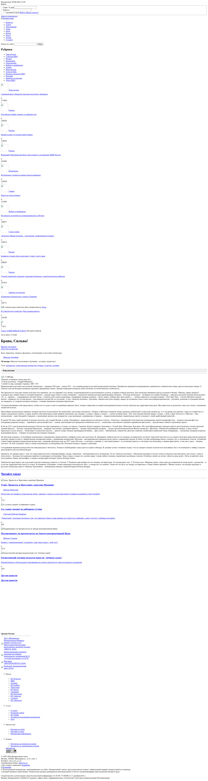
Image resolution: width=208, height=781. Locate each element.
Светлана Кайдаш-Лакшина (14, 514)
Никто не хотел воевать (10, 195)
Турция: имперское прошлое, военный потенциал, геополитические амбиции (33, 276)
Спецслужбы (11, 72)
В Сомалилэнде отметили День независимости (20, 311)
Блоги (8, 35)
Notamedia (26, 765)
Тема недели (11, 54)
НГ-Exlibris (15, 685)
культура (48, 365)
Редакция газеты (17, 713)
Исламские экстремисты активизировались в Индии (22, 216)
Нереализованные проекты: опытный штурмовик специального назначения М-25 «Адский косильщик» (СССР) (17, 655)
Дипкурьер (15, 687)
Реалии (9, 59)
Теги (12, 719)
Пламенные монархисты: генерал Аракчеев (19, 297)
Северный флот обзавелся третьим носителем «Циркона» (24, 94)
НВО (13, 681)
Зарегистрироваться (9, 16)
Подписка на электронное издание (25, 746)
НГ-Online (15, 715)
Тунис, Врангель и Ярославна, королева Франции (27, 485)
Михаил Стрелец (10, 538)
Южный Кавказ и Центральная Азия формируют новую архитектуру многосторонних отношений (41, 562)
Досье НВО (10, 80)
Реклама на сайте (18, 729)
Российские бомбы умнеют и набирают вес (19, 114)
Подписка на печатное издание (23, 744)
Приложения (11, 27)
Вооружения (11, 70)
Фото (8, 31)
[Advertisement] (15, 608)
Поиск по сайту (7, 44)
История (9, 76)
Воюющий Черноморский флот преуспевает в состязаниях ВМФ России (31, 155)
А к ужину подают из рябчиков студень (21, 509)
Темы (8, 29)
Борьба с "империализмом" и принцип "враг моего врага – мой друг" (29, 542)
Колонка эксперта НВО (15, 74)
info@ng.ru (23, 763)
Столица (14, 698)
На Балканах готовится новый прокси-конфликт (21, 175)
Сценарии (15, 692)
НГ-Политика (16, 694)
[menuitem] (106, 22)
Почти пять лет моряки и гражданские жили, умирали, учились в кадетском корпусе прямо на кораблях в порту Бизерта (50, 494)
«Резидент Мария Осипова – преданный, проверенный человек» (27, 236)
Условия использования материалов (25, 717)
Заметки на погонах (14, 78)
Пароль (6, 10)
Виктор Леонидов (10, 490)
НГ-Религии (16, 679)
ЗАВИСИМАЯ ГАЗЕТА (16, 331)
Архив (8, 38)
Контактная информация (21, 734)
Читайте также (11, 473)
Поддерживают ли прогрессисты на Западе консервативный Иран (35, 533)
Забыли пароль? (32, 13)
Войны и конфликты (14, 65)
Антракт (14, 683)
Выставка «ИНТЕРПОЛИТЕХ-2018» (15, 662)
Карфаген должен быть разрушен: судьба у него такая (23, 256)
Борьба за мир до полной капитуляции (17, 135)
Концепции (10, 61)
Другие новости (9, 575)
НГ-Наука (15, 690)
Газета (8, 25)
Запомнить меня (12, 13)
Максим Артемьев (10, 357)
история (55, 365)
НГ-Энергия (16, 696)
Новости (9, 22)
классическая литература (26, 365)
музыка (40, 365)
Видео (8, 33)
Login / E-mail (8, 7)
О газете (9, 40)
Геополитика (11, 63)
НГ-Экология (16, 700)
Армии (9, 67)
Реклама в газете (17, 732)
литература (10, 365)
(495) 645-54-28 (15, 761)
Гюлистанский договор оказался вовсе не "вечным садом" (31, 557)
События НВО (12, 57)
